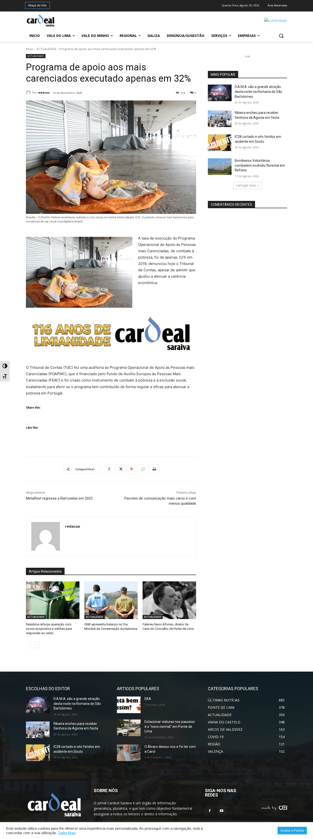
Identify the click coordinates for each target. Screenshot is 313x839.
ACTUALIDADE (46, 49)
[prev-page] (29, 645)
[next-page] (37, 645)
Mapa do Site (37, 5)
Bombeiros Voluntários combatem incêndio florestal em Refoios (260, 165)
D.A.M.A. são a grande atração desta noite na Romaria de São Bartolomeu (258, 91)
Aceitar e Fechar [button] (292, 830)
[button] (281, 36)
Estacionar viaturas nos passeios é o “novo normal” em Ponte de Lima (170, 726)
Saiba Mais (67, 833)
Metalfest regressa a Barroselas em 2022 (59, 498)
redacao (44, 92)
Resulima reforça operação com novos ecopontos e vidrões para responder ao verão (49, 628)
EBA (148, 699)
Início (29, 49)
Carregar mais (246, 185)
